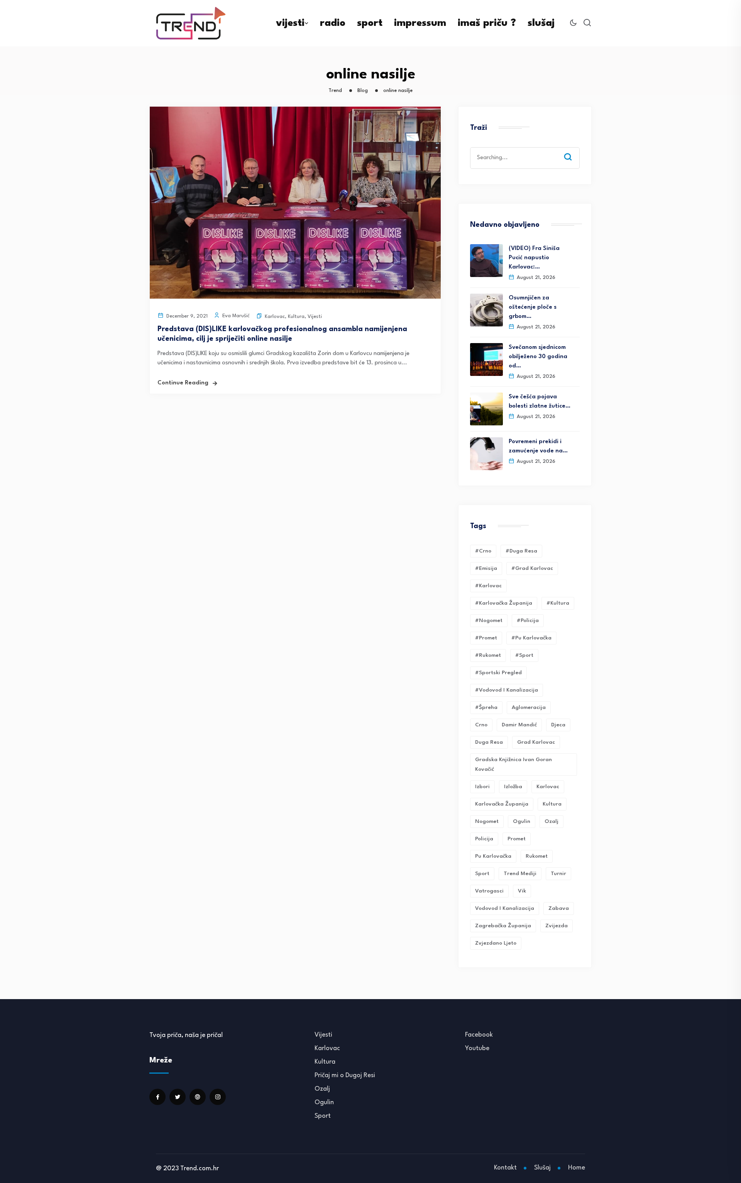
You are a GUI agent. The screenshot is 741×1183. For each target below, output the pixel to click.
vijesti (290, 23)
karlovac (547, 786)
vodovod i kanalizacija (504, 908)
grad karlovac (536, 742)
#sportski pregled (498, 672)
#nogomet (488, 620)
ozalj (551, 821)
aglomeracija (529, 707)
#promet (486, 638)
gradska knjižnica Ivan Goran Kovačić (513, 764)
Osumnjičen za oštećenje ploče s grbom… (533, 307)
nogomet (487, 821)
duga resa (489, 742)
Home (576, 1167)
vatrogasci (489, 891)
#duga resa (521, 551)
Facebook (479, 1035)
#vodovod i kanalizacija (506, 690)
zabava (558, 908)
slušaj (541, 23)
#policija (528, 620)
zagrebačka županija (503, 925)
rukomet (537, 856)
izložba (513, 786)
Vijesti (315, 316)
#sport (524, 655)
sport (369, 23)
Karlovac (275, 316)
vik (522, 891)
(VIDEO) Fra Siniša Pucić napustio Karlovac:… (534, 258)
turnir (558, 873)
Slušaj (542, 1167)
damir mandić (519, 724)
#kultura (557, 603)
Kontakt (505, 1167)
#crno (483, 551)
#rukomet (488, 655)
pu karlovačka (493, 856)
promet (517, 838)
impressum (420, 23)
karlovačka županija (501, 804)
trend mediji (520, 873)
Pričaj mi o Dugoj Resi (345, 1075)
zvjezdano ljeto (495, 943)
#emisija (486, 568)
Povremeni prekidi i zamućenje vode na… (538, 446)
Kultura (296, 316)
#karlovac (488, 585)
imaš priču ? (487, 23)
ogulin (521, 821)
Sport (323, 1116)
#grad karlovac (532, 568)
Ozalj (322, 1089)
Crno (481, 724)
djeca (558, 724)
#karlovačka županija (503, 603)
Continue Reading (182, 383)
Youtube (477, 1048)
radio (332, 23)
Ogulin (324, 1102)
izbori (482, 786)
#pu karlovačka (531, 638)
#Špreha (486, 707)
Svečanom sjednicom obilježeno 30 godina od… (538, 357)
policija (484, 838)
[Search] (573, 149)
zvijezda (556, 925)
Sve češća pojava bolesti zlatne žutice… (539, 401)
